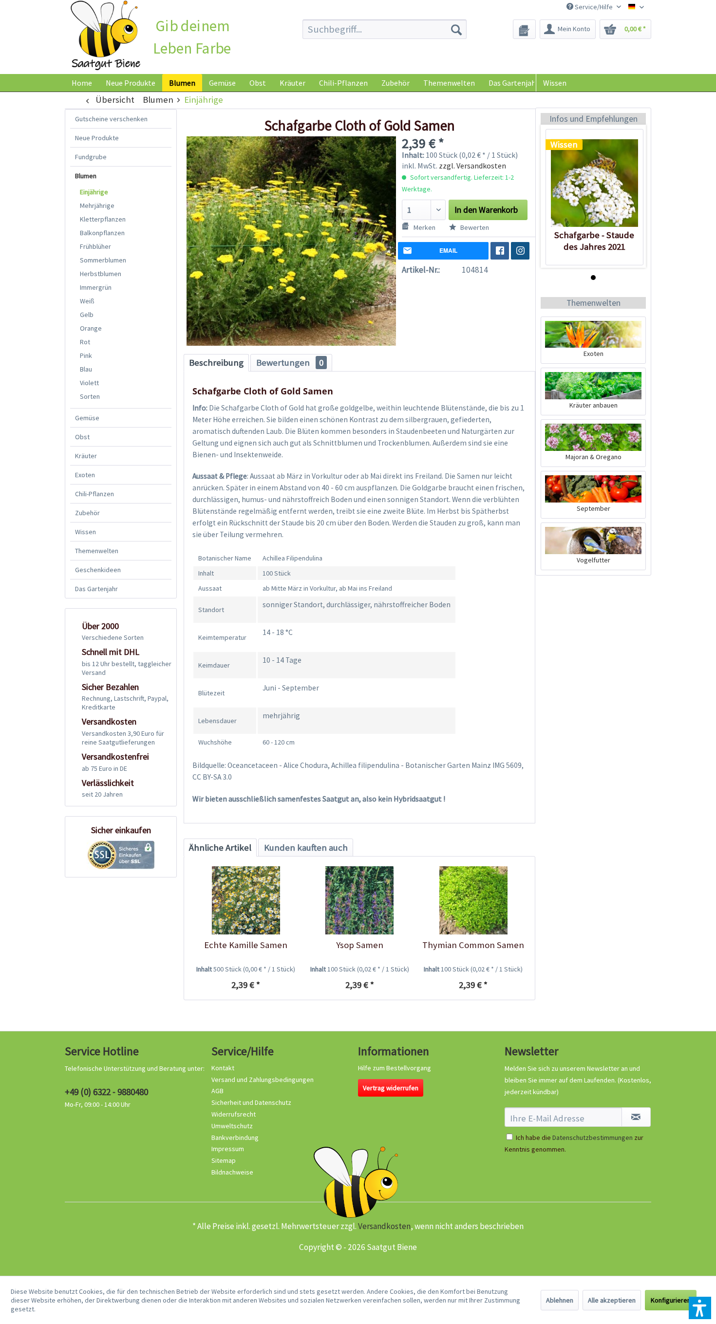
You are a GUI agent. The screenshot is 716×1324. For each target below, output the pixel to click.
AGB (217, 1090)
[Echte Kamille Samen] (246, 900)
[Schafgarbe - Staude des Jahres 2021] (594, 183)
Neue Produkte (97, 137)
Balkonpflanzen (102, 232)
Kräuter (86, 455)
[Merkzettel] (524, 29)
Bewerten (474, 227)
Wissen (554, 83)
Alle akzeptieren (612, 1300)
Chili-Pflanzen (94, 493)
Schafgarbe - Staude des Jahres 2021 (594, 240)
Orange (91, 328)
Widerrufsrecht (233, 1114)
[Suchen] (456, 29)
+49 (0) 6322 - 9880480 (106, 1092)
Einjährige (94, 191)
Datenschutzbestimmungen (592, 1137)
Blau (86, 369)
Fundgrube (91, 156)
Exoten (85, 474)
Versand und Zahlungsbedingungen (262, 1079)
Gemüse (87, 417)
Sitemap (223, 1160)
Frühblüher (95, 246)
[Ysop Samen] (359, 900)
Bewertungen (289, 362)
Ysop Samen (359, 945)
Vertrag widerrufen (390, 1087)
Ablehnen (559, 1300)
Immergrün (96, 287)
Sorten (90, 396)
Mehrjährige (97, 205)
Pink (86, 355)
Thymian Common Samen (473, 945)
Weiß (87, 301)
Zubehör (87, 512)
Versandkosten (384, 1226)
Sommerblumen (103, 260)
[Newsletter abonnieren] (636, 1117)
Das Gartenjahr (96, 588)
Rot (85, 341)
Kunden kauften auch (306, 847)
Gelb (87, 314)
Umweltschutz (232, 1125)
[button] (700, 1308)
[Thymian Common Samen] (473, 900)
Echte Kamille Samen (245, 945)
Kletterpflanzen (103, 219)
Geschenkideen (98, 569)
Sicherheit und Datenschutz (251, 1102)
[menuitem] (384, 29)
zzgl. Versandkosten (472, 165)
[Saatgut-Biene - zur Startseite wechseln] (105, 36)
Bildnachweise (232, 1172)
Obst (82, 436)
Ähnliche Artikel (220, 847)
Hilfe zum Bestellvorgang (394, 1067)
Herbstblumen (100, 273)
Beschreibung (216, 362)
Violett (89, 382)
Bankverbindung (235, 1137)
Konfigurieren (671, 1300)
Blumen (85, 175)
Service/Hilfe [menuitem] (593, 6)
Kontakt (222, 1067)
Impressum (227, 1148)
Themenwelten (96, 550)
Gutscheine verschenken (111, 118)
